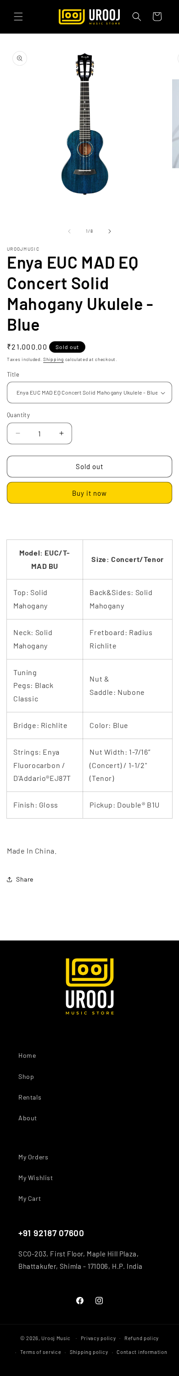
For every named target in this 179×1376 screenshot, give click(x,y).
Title (13, 374)
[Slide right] (110, 231)
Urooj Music (56, 1338)
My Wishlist (35, 1177)
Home (27, 1055)
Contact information (142, 1352)
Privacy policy (98, 1338)
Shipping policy (89, 1352)
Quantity (18, 415)
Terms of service (40, 1352)
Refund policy (141, 1338)
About (27, 1118)
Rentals (29, 1097)
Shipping (53, 359)
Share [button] (25, 879)
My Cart (29, 1198)
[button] (18, 16)
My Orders (33, 1157)
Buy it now (89, 493)
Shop (26, 1076)
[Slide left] (69, 231)
